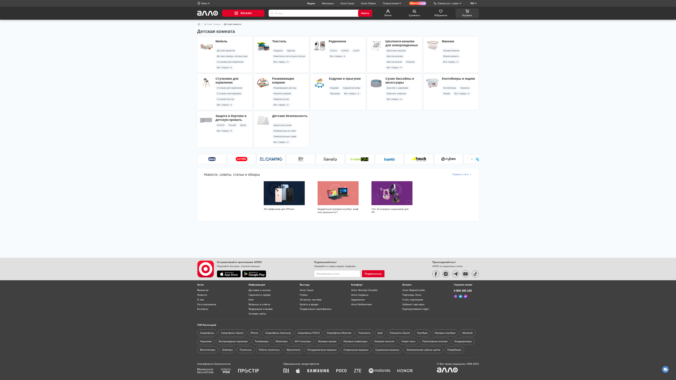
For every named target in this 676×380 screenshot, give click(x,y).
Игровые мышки (327, 341)
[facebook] (435, 273)
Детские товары (212, 24)
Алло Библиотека (361, 304)
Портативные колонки (434, 341)
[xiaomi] (286, 371)
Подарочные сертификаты (315, 309)
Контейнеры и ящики (458, 78)
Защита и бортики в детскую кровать (230, 118)
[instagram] (445, 273)
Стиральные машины (356, 349)
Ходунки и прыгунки (345, 78)
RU (472, 3)
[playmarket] (254, 273)
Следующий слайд (472, 159)
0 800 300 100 (463, 290)
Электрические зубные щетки (423, 349)
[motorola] (379, 371)
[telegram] (455, 273)
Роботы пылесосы (269, 349)
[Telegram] (460, 296)
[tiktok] (475, 273)
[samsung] (318, 371)
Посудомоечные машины (322, 349)
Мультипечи (293, 349)
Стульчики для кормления (227, 80)
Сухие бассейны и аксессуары (399, 80)
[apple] (298, 371)
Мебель (221, 41)
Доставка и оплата (260, 290)
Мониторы (282, 341)
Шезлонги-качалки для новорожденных (401, 43)
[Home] (199, 24)
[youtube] (465, 273)
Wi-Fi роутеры (303, 341)
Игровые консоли (384, 341)
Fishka (304, 294)
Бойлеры (227, 349)
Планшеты (364, 332)
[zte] (357, 371)
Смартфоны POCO (309, 332)
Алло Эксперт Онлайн (364, 290)
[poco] (341, 371)
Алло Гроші (306, 290)
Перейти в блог (460, 174)
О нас (200, 299)
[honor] (405, 371)
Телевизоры (262, 341)
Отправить (272, 13)
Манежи (448, 41)
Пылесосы (246, 349)
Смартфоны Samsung (278, 332)
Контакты (202, 309)
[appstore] (229, 273)
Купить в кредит (309, 304)
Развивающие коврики (283, 80)
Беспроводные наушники (233, 341)
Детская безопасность (290, 116)
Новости (202, 294)
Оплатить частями (311, 299)
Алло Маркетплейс (413, 290)
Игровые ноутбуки (445, 332)
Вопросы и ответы (259, 304)
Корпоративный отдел (415, 309)
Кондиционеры (463, 341)
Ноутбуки (422, 332)
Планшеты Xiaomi (400, 332)
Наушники (206, 341)
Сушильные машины (387, 349)
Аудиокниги (358, 299)
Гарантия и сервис (260, 294)
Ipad (380, 332)
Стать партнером (412, 299)
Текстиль (279, 41)
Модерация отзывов (261, 309)
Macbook (467, 332)
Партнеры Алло (411, 294)
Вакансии (202, 290)
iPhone (254, 332)
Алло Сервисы (359, 294)
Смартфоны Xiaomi (232, 332)
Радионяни (337, 41)
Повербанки (454, 349)
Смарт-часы (408, 341)
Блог (251, 299)
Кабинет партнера (413, 304)
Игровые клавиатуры (355, 341)
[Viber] (455, 296)
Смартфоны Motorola (339, 332)
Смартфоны (207, 332)
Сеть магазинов (206, 304)
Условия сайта (257, 313)
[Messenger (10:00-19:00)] (465, 296)
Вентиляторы (207, 349)
